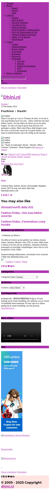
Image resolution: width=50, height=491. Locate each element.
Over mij (21, 61)
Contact (9, 42)
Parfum (15, 10)
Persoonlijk (16, 59)
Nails (14, 13)
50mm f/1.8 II (14, 154)
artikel (3, 150)
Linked (17, 262)
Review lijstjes (18, 49)
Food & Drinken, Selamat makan (26, 30)
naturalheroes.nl (7, 308)
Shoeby (20, 157)
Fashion (15, 18)
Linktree (9, 262)
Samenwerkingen (19, 47)
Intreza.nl (39, 147)
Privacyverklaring (8, 87)
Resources (16, 56)
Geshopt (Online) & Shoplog (24, 35)
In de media (17, 51)
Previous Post (7, 164)
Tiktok (24, 262)
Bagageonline (7, 449)
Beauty (9, 6)
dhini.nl (7, 486)
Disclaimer (16, 54)
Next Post (18, 164)
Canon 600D (26, 154)
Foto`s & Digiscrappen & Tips (24, 32)
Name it (43, 154)
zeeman (27, 157)
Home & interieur (19, 27)
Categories (5, 277)
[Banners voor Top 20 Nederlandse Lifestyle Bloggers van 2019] (15, 435)
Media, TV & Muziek (21, 37)
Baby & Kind (17, 20)
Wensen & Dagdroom (26, 66)
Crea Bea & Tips (19, 25)
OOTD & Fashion (9, 157)
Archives (5, 288)
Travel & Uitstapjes (20, 22)
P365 (19, 68)
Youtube (9, 3)
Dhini (3, 180)
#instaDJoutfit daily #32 (17, 207)
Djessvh (20, 63)
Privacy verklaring (14, 73)
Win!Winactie (17, 39)
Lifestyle (10, 15)
